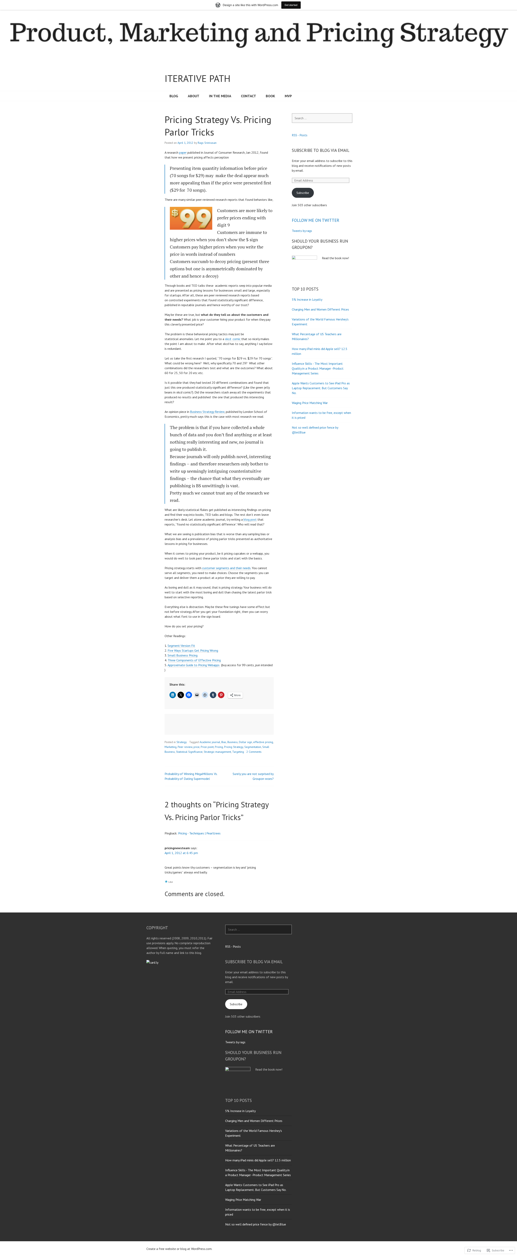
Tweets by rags (302, 231)
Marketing (171, 747)
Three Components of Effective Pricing (194, 660)
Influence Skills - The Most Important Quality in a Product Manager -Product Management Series (318, 368)
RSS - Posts (299, 135)
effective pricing (263, 742)
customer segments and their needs (226, 568)
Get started (291, 4)
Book (270, 96)
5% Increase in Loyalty (307, 299)
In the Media (220, 96)
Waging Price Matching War (310, 403)
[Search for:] (322, 118)
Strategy (182, 742)
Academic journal (210, 742)
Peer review (185, 747)
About (193, 96)
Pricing (219, 747)
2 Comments (254, 752)
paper (183, 152)
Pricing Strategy (233, 747)
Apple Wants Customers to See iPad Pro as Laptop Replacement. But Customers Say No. (321, 388)
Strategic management (217, 752)
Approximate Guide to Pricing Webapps (194, 665)
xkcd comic (233, 339)
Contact (248, 96)
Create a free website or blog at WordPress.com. (179, 1249)
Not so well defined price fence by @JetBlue (255, 1224)
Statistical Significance (189, 752)
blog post (250, 519)
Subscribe (302, 193)
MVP (288, 96)
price (196, 747)
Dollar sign (245, 742)
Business (232, 742)
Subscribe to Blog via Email (320, 150)
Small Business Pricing (183, 655)
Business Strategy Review (207, 412)
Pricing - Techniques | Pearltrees (199, 833)
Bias (223, 742)
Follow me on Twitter (315, 220)
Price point (207, 747)
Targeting (238, 752)
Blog (173, 96)
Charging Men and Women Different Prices (320, 309)
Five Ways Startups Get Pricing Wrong (193, 650)
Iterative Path (197, 78)
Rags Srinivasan (207, 143)
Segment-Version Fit (181, 646)
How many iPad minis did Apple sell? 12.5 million (258, 1160)
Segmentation (252, 747)
